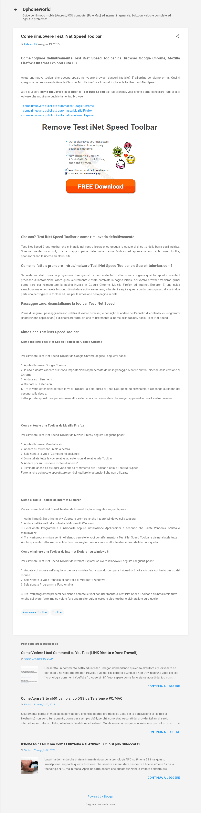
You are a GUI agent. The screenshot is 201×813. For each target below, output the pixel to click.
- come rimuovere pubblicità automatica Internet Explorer (58, 115)
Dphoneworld (37, 9)
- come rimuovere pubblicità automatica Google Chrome (57, 106)
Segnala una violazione (100, 804)
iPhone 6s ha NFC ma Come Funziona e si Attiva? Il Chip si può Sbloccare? (80, 744)
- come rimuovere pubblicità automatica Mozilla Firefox (56, 110)
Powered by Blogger (100, 796)
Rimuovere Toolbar (35, 612)
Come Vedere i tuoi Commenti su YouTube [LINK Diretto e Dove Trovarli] (79, 653)
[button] (177, 36)
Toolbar (57, 612)
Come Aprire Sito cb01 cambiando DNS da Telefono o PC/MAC (71, 698)
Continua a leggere (163, 686)
